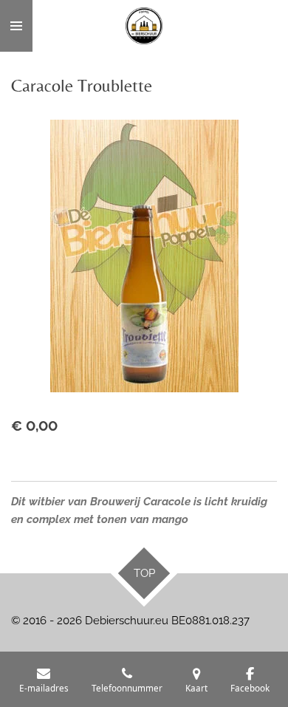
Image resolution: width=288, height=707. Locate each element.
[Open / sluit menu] (16, 26)
